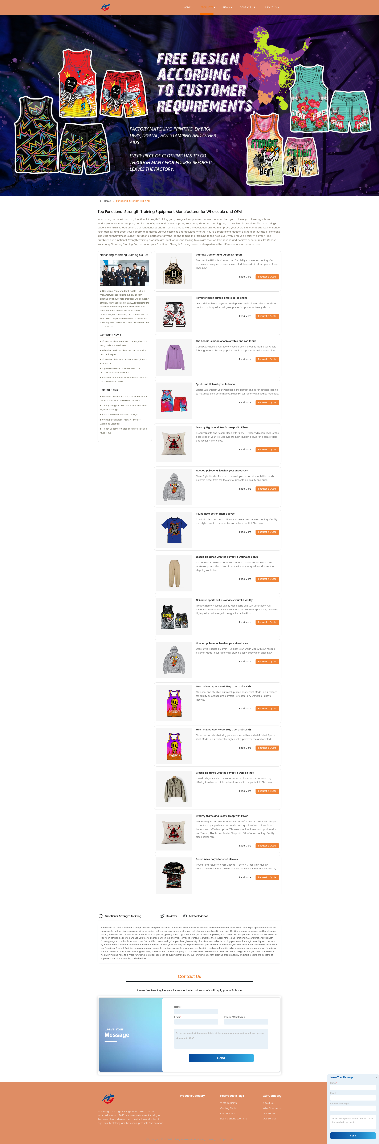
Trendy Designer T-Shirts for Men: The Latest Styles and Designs (124, 407)
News (226, 7)
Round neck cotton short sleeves (215, 514)
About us (271, 7)
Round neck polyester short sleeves (217, 859)
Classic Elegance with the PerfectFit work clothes (225, 773)
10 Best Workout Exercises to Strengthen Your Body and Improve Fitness (124, 343)
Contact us (247, 7)
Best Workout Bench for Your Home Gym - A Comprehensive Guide (124, 379)
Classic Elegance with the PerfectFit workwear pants (227, 557)
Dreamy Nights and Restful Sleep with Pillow (222, 427)
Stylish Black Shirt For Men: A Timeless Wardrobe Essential (120, 422)
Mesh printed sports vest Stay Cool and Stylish (223, 686)
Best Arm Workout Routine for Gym (120, 414)
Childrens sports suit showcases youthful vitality (224, 600)
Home (187, 7)
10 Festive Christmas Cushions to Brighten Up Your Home (124, 361)
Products (207, 7)
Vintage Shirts (228, 1103)
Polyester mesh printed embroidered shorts (221, 298)
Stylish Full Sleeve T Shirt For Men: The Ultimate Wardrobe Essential (120, 370)
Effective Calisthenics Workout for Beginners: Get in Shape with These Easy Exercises (124, 398)
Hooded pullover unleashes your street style (222, 471)
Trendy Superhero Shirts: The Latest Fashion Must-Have (123, 431)
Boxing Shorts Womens (233, 1118)
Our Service (270, 1119)
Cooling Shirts (228, 1108)
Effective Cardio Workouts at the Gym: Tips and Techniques (123, 352)
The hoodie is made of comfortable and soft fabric (226, 341)
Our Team (269, 1113)
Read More (245, 277)
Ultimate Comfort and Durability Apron (219, 255)
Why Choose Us (272, 1108)
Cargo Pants (227, 1113)
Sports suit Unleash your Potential (216, 384)
